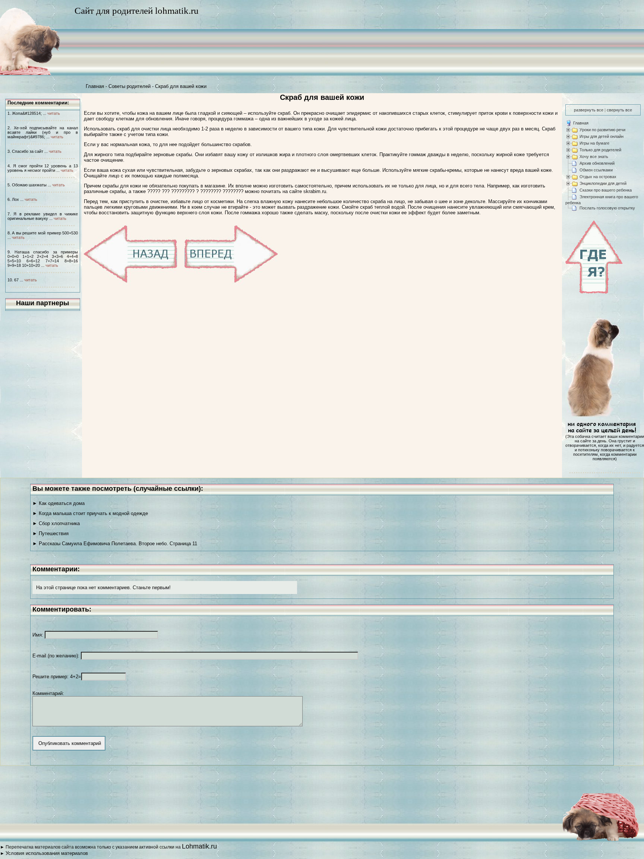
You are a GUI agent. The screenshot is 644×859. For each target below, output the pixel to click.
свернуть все (619, 110)
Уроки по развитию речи (602, 129)
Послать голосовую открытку (607, 208)
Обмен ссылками (596, 170)
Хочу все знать (594, 156)
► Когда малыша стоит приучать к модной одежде (90, 513)
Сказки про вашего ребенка (606, 190)
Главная (95, 86)
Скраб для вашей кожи (180, 86)
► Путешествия (50, 533)
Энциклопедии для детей (603, 183)
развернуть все (588, 110)
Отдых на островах (598, 176)
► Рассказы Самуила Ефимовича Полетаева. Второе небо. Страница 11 (114, 543)
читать (53, 113)
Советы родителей (129, 86)
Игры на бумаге (594, 143)
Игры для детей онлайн (602, 136)
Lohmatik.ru (199, 846)
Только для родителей (600, 150)
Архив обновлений (597, 163)
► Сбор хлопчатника (56, 523)
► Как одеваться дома (58, 503)
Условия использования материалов (47, 853)
